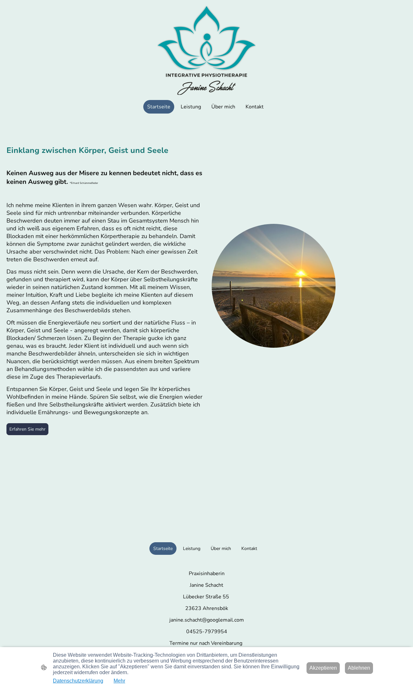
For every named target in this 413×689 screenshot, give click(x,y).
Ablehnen (359, 668)
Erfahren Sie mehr (27, 429)
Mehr (119, 681)
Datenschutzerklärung (78, 681)
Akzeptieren (323, 668)
